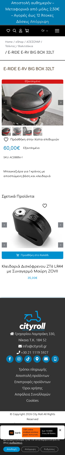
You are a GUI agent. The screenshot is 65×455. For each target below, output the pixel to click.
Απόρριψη (39, 22)
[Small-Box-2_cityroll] (32, 103)
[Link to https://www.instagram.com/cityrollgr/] (19, 359)
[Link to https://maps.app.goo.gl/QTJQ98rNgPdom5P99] (37, 359)
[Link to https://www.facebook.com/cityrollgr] (10, 359)
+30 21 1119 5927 (34, 352)
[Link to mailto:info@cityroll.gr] (46, 359)
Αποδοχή (11, 449)
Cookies (32, 400)
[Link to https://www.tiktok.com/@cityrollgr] (28, 359)
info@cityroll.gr (34, 346)
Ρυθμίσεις (49, 449)
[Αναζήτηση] (14, 30)
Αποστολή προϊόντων (32, 375)
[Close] (60, 430)
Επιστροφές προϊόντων (32, 382)
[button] (4, 225)
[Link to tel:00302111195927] (55, 359)
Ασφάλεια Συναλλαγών (32, 394)
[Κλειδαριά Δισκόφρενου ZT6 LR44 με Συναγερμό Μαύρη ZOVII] (32, 225)
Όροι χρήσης (32, 388)
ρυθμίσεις (15, 443)
